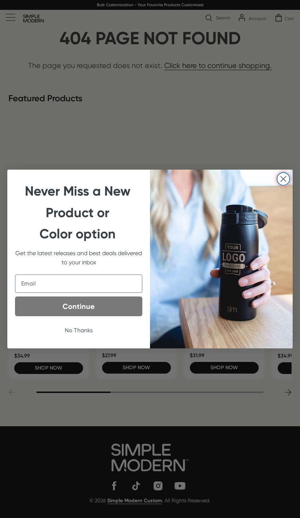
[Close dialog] (283, 179)
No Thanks (79, 330)
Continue (79, 306)
